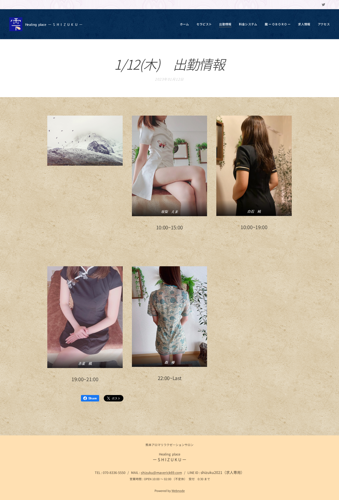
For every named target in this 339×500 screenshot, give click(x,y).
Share (92, 398)
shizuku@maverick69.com (161, 472)
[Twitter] (323, 5)
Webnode (178, 490)
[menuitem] (186, 24)
